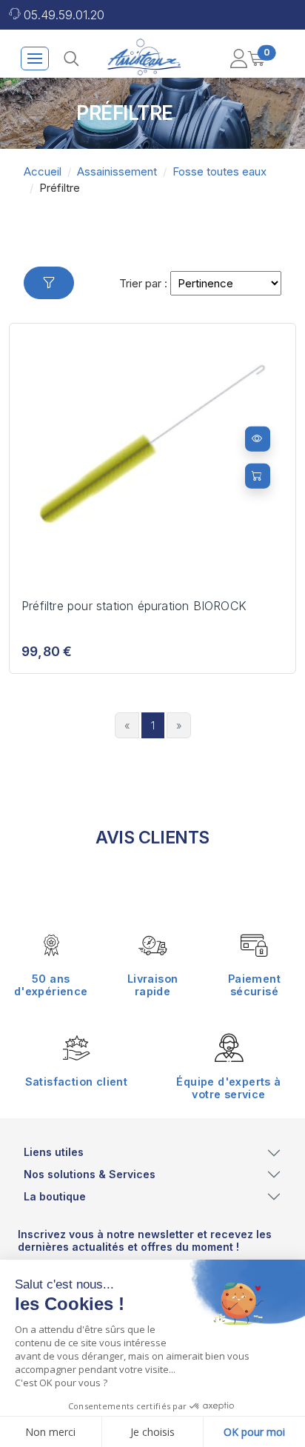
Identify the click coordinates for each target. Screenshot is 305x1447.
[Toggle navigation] (35, 58)
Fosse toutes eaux (219, 171)
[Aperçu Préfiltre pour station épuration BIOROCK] (257, 438)
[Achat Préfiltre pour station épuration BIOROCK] (257, 475)
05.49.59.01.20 (64, 14)
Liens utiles (54, 1152)
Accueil (42, 171)
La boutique (55, 1196)
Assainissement (117, 171)
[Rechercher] (71, 58)
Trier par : (143, 283)
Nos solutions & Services (89, 1174)
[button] (238, 58)
